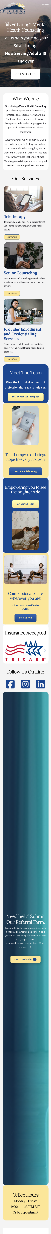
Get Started (25, 74)
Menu (47, 5)
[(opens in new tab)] (23, 324)
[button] (6, 650)
